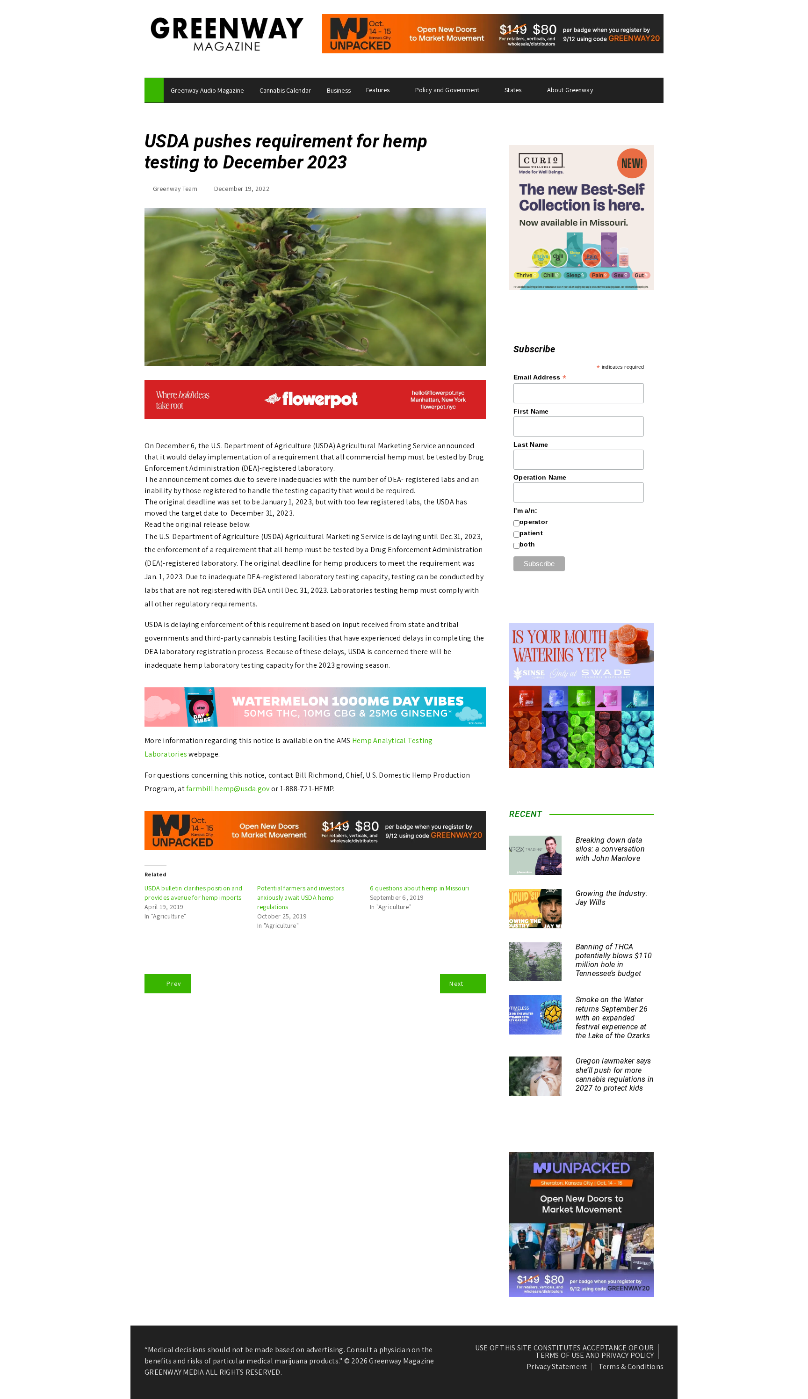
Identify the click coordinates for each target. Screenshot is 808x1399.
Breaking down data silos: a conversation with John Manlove (610, 849)
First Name (531, 411)
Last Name (530, 444)
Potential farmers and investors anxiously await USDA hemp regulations (301, 897)
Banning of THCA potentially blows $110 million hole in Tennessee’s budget (614, 960)
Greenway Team (175, 188)
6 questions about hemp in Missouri (419, 888)
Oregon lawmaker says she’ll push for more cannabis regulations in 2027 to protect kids (615, 1075)
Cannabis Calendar (285, 90)
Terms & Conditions (631, 1366)
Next (456, 983)
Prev (173, 983)
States (513, 90)
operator (533, 521)
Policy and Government (447, 90)
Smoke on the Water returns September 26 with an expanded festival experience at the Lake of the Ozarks (613, 1017)
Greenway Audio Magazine (207, 90)
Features (378, 90)
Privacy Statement (557, 1366)
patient (531, 533)
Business (339, 90)
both (527, 544)
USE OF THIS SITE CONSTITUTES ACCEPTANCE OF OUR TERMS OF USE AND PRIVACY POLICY (564, 1351)
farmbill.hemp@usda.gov (228, 789)
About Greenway (570, 90)
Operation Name (540, 477)
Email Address (539, 377)
